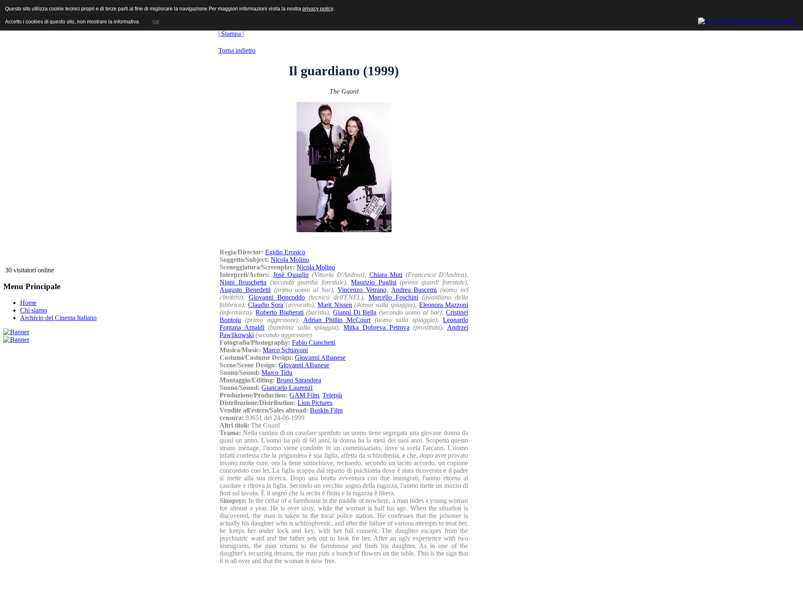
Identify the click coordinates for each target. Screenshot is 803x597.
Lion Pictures (314, 402)
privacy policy (317, 9)
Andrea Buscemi (414, 289)
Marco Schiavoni (285, 350)
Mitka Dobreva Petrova (376, 327)
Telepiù (332, 395)
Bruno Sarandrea (298, 380)
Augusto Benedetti (245, 289)
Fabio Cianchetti (313, 342)
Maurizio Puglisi (373, 282)
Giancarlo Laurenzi (286, 387)
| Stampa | (231, 33)
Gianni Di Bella (354, 312)
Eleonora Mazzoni (443, 304)
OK (155, 22)
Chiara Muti (386, 274)
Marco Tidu (276, 372)
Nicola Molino (290, 259)
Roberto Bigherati (280, 312)
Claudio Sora (266, 304)
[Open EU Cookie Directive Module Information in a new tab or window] (747, 20)
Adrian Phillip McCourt (337, 319)
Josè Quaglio (291, 274)
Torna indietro (237, 50)
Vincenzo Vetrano (362, 289)
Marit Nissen (334, 304)
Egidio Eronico (285, 252)
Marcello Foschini (393, 297)
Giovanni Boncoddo (277, 297)
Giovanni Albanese (320, 357)
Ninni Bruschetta (243, 282)
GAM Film (304, 395)
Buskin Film (326, 410)
